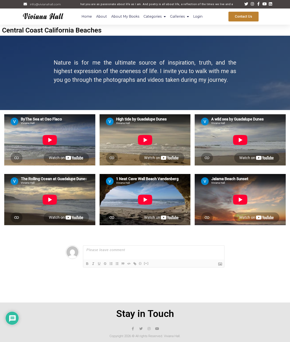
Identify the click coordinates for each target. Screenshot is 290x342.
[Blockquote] (123, 263)
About (101, 16)
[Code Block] (129, 263)
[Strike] (105, 263)
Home (87, 16)
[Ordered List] (111, 263)
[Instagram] (149, 328)
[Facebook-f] (133, 328)
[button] (243, 16)
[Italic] (93, 263)
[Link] (135, 263)
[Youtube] (157, 328)
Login (198, 16)
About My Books (125, 16)
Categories (153, 16)
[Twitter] (141, 328)
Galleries (177, 16)
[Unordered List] (117, 263)
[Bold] (87, 263)
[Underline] (99, 263)
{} (140, 263)
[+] (146, 263)
